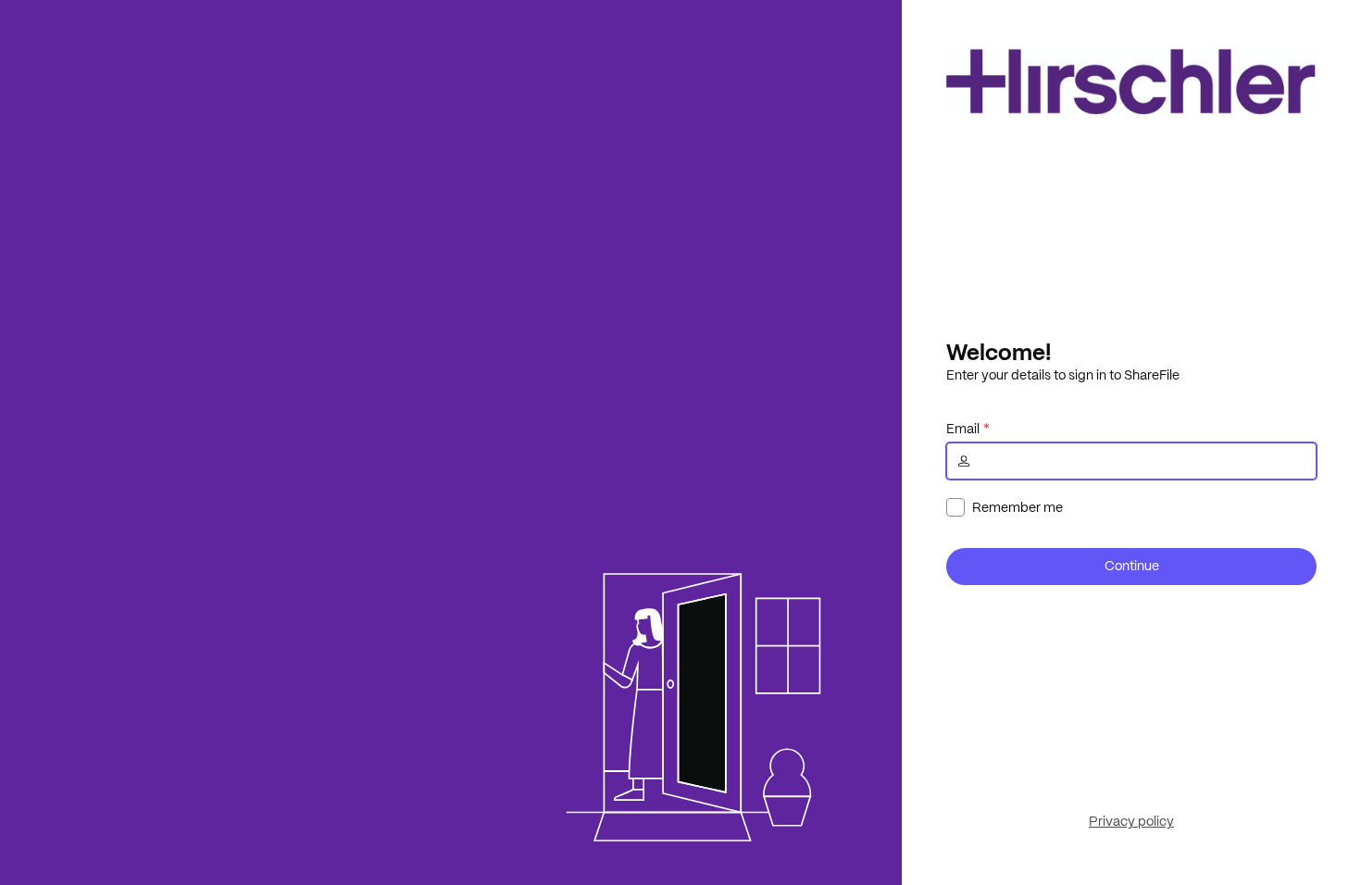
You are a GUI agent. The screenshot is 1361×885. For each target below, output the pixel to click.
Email (963, 428)
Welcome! (998, 352)
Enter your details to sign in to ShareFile (1063, 375)
